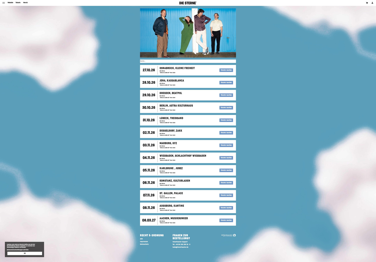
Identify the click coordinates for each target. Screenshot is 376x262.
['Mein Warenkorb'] (367, 3)
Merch (25, 2)
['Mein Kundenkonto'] (372, 3)
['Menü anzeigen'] (3, 3)
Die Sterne (188, 3)
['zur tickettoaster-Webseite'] (228, 235)
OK (25, 253)
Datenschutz (144, 244)
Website (10, 2)
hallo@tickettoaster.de (180, 247)
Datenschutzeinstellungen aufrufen (17, 250)
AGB (141, 239)
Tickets (18, 2)
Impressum (144, 241)
